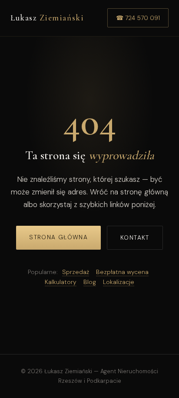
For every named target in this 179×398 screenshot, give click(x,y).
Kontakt (134, 237)
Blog (89, 282)
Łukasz (47, 18)
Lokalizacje (118, 282)
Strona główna (58, 237)
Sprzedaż (75, 272)
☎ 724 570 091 (138, 18)
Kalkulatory (60, 282)
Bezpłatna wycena (122, 272)
